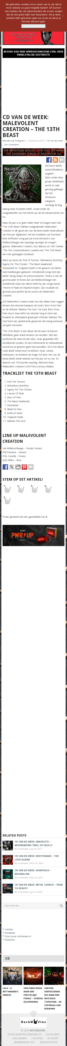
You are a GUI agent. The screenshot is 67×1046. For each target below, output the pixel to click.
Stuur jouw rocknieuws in (18, 936)
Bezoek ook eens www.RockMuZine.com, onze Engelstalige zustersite (33, 53)
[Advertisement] (33, 84)
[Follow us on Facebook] (49, 160)
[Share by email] (31, 467)
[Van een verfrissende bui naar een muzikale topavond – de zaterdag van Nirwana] (54, 976)
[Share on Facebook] (5, 467)
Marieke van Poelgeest (14, 140)
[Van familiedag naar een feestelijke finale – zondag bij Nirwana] (33, 976)
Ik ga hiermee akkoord (33, 26)
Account (53, 1038)
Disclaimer (10, 933)
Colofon (9, 929)
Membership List (24, 1042)
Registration (48, 1042)
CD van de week (55, 140)
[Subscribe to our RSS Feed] (55, 160)
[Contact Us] (61, 160)
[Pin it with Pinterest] (24, 467)
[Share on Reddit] (18, 467)
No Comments (12, 144)
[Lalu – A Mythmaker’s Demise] (12, 976)
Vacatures (10, 939)
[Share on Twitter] (11, 467)
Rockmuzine (37, 1030)
